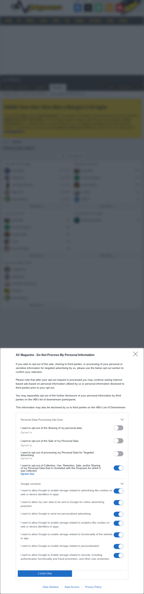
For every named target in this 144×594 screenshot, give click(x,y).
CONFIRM (45, 573)
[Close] (136, 355)
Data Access (72, 586)
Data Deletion (51, 586)
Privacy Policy (93, 586)
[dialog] (72, 471)
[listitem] (72, 420)
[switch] (118, 427)
